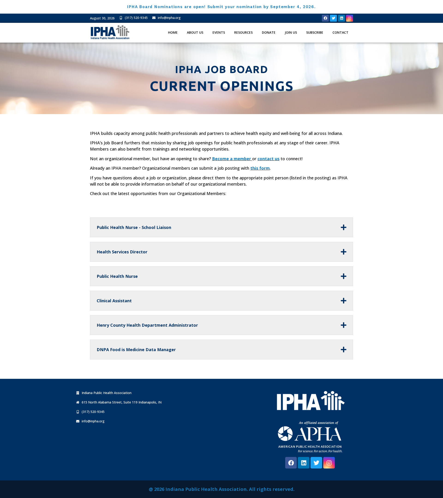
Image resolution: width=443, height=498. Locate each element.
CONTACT (340, 32)
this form (260, 168)
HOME (173, 32)
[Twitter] (333, 18)
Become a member (231, 158)
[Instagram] (349, 18)
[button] (104, 392)
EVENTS (219, 32)
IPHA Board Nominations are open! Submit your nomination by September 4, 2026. (221, 6)
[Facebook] (325, 18)
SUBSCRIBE (314, 32)
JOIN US (291, 32)
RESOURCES (243, 32)
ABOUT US (195, 32)
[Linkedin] (341, 18)
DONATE (268, 32)
